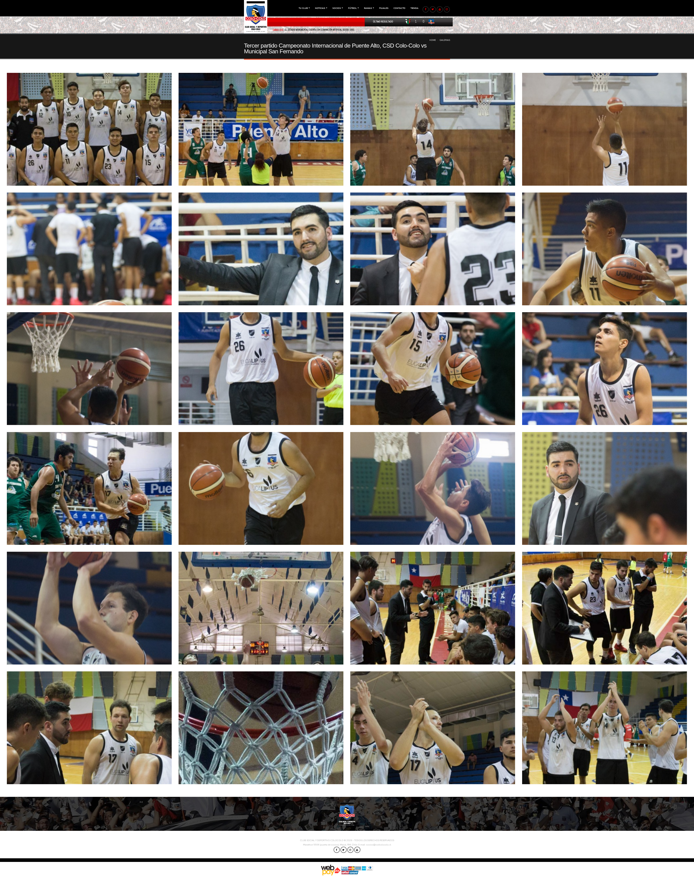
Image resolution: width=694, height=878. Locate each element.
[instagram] (447, 9)
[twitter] (433, 9)
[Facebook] (426, 9)
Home (432, 40)
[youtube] (440, 9)
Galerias (445, 40)
